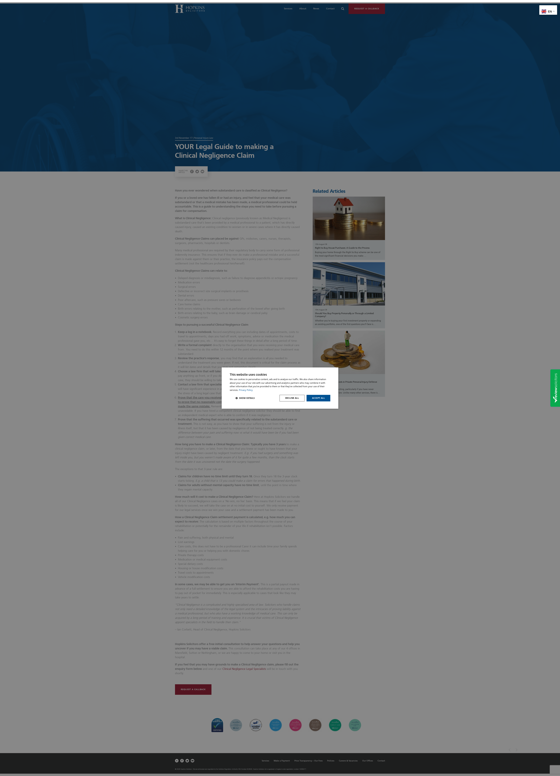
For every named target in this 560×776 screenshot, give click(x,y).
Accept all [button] (318, 398)
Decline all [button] (292, 398)
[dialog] (280, 388)
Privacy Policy (246, 390)
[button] (245, 398)
